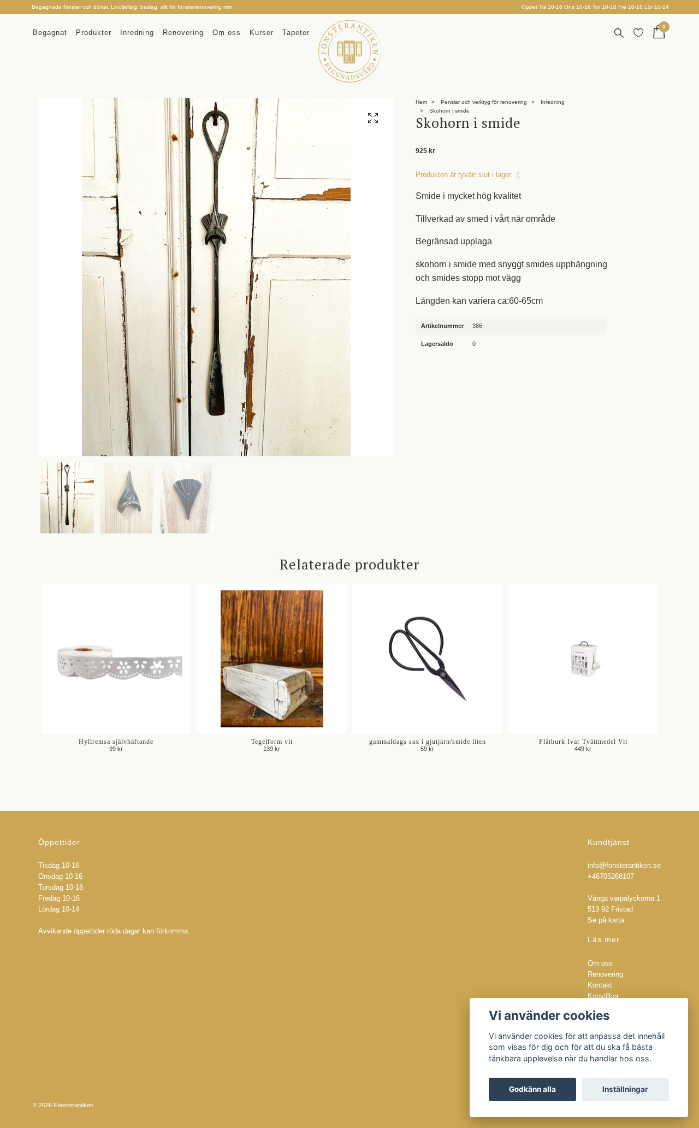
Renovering (183, 32)
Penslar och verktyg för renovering (484, 102)
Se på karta (606, 920)
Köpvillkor (603, 996)
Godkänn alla (532, 1089)
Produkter (93, 32)
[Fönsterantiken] (349, 51)
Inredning (137, 32)
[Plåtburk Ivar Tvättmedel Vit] (583, 659)
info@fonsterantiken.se (624, 866)
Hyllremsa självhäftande (116, 741)
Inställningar (625, 1089)
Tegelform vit (272, 741)
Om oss (226, 32)
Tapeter (296, 32)
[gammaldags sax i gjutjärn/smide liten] (427, 659)
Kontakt (600, 985)
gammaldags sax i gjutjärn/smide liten (427, 741)
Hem (421, 102)
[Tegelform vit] (272, 659)
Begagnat (50, 32)
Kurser (262, 32)
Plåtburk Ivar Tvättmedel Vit (583, 741)
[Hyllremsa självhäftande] (116, 659)
